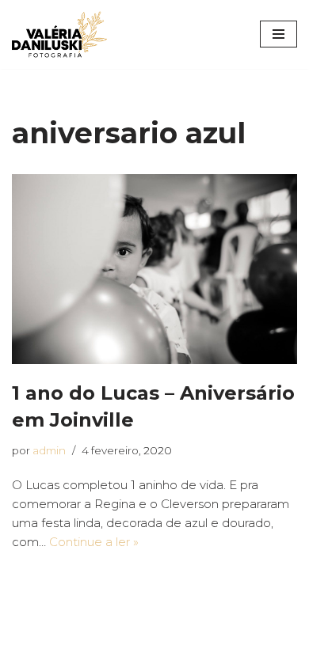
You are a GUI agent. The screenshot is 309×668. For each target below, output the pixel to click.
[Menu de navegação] (278, 34)
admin (49, 450)
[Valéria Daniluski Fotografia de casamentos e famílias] (59, 34)
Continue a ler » (94, 541)
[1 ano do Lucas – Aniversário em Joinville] (154, 269)
